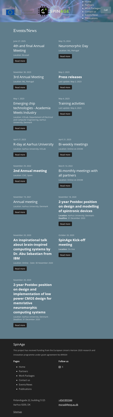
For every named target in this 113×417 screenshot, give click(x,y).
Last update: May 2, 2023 (70, 81)
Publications (91, 18)
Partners (89, 5)
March (61, 166)
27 (19, 41)
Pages (16, 361)
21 (65, 139)
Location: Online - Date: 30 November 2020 (33, 263)
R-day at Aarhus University (33, 144)
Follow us (63, 361)
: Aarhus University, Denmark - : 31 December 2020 (77, 216)
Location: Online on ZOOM (71, 149)
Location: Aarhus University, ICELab (29, 149)
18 (70, 197)
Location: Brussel (21, 55)
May (60, 41)
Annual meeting (25, 201)
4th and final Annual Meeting (28, 48)
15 (64, 41)
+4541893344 (65, 400)
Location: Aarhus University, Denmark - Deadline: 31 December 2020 (31, 318)
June (15, 41)
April (15, 139)
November (18, 72)
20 (25, 235)
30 (25, 72)
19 (25, 197)
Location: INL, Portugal (69, 50)
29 (25, 166)
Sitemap (17, 411)
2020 (74, 197)
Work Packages (93, 8)
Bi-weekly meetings (73, 144)
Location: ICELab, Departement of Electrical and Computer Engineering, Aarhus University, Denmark (33, 120)
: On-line (67, 249)
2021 (29, 197)
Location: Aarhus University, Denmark (30, 206)
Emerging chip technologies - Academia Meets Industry (31, 108)
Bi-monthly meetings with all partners (78, 172)
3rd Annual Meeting (28, 77)
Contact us (90, 11)
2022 (29, 166)
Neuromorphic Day (73, 46)
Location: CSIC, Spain (23, 175)
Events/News (91, 14)
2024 (68, 41)
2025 (23, 41)
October (62, 235)
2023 (29, 72)
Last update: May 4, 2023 (70, 108)
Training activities (72, 103)
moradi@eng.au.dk (68, 404)
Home (88, 1)
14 (66, 166)
